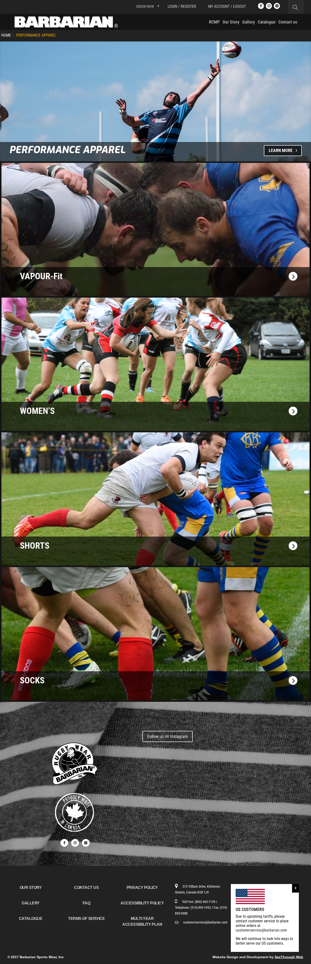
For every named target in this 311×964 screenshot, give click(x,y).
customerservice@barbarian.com (205, 922)
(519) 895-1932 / (202, 907)
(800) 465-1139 (205, 902)
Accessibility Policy (142, 903)
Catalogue (267, 22)
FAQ (86, 903)
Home (6, 35)
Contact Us (86, 887)
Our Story (231, 22)
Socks (32, 680)
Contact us (287, 22)
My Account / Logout (227, 6)
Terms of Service (86, 919)
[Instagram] (269, 6)
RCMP (214, 22)
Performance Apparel (67, 149)
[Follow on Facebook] (64, 843)
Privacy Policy (142, 887)
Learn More (281, 150)
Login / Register (182, 6)
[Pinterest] (277, 6)
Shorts (34, 546)
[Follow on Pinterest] (86, 843)
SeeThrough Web (289, 957)
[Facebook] (261, 6)
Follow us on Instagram (167, 736)
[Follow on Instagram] (75, 843)
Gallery (248, 22)
